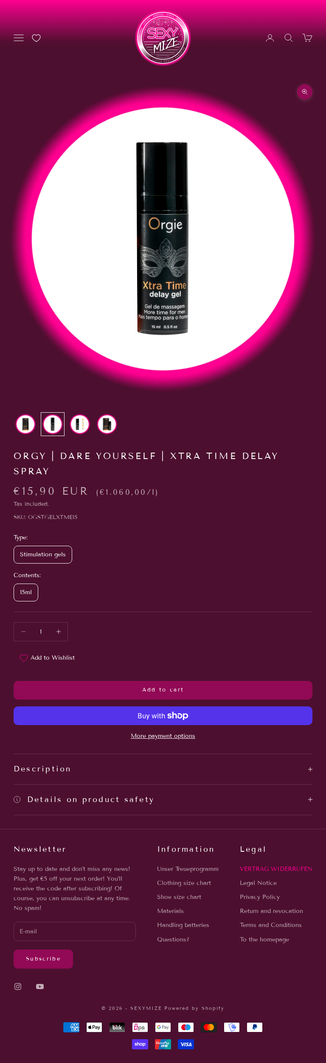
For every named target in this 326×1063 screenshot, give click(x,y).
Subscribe (43, 958)
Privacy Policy (260, 897)
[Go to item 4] (107, 424)
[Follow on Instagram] (18, 986)
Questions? (173, 939)
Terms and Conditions (271, 925)
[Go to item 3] (80, 424)
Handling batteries (183, 925)
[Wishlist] (36, 38)
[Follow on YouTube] (40, 986)
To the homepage (264, 939)
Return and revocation (271, 911)
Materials (170, 911)
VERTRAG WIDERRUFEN (276, 869)
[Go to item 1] (25, 424)
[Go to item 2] (53, 424)
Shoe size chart (179, 897)
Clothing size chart (184, 883)
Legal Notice (258, 883)
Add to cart (163, 689)
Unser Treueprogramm (188, 869)
